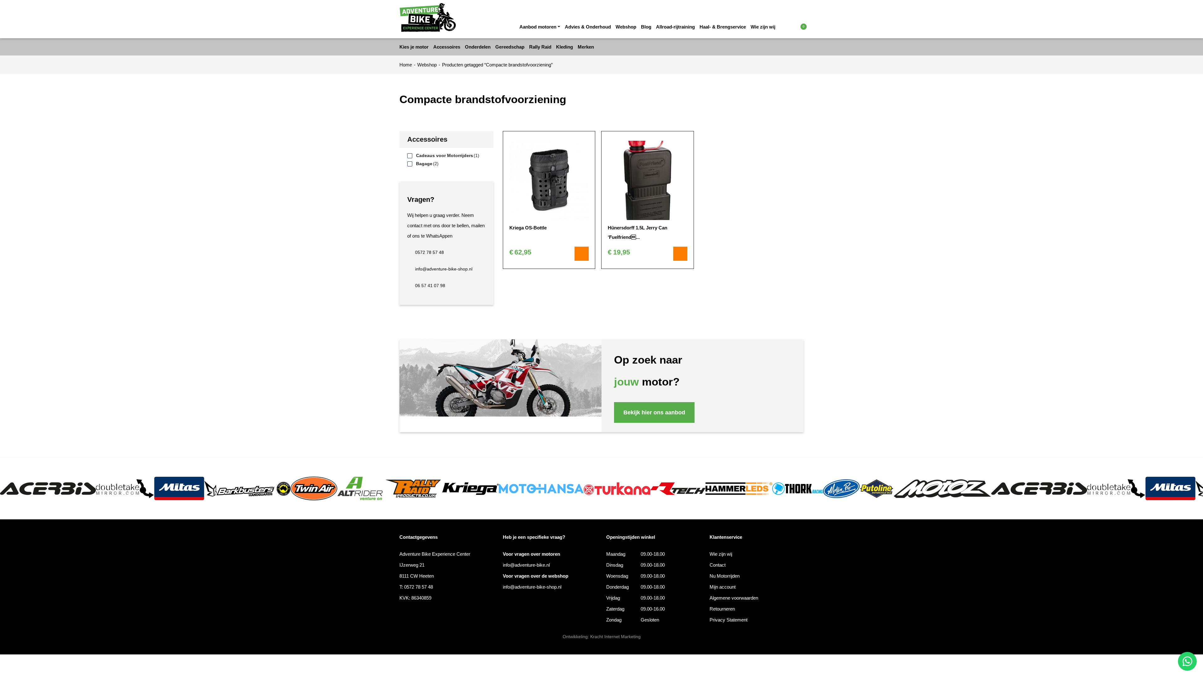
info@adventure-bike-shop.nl (443, 268)
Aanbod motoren (537, 26)
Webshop (626, 26)
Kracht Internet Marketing (615, 636)
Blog (646, 26)
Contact (718, 565)
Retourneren (722, 608)
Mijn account (723, 587)
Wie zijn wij (763, 26)
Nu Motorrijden (725, 576)
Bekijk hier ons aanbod (654, 412)
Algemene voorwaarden (734, 598)
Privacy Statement (728, 619)
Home (405, 64)
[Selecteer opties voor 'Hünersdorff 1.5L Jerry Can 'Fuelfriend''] (680, 254)
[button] (790, 26)
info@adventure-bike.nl (526, 565)
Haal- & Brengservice (723, 26)
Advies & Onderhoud (588, 26)
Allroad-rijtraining (675, 26)
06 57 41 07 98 (430, 285)
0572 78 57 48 (429, 252)
